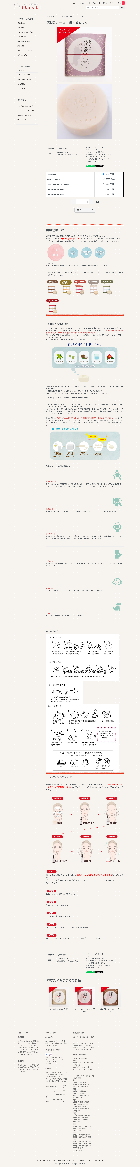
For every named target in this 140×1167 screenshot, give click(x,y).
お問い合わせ (99, 1160)
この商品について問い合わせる (99, 159)
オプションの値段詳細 (96, 152)
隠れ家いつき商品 (24, 41)
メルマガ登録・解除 (24, 115)
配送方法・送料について (26, 111)
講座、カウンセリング (25, 50)
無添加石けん (57, 17)
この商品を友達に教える (96, 157)
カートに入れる (86, 210)
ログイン (94, 3)
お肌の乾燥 (21, 84)
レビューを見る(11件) (96, 147)
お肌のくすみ (79, 17)
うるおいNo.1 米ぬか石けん (58, 1009)
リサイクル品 (22, 55)
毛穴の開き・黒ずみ (68, 17)
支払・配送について (49, 1160)
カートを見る (118, 3)
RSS (19, 120)
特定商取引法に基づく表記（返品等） (101, 154)
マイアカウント (80, 3)
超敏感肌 (21, 70)
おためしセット (23, 37)
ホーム (48, 17)
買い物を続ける (93, 161)
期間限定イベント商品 (25, 32)
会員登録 (104, 3)
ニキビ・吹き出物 (24, 75)
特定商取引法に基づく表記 (67, 1160)
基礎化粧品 (21, 27)
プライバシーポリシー (85, 1160)
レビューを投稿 (93, 150)
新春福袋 (21, 46)
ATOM (24, 120)
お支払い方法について (25, 106)
